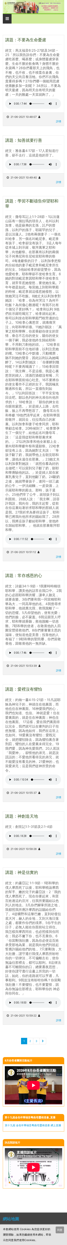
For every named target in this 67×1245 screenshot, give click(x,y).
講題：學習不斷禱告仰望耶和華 (31, 203)
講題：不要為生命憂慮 (25, 39)
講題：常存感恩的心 (23, 575)
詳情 (58, 121)
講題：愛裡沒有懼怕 (23, 689)
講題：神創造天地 (21, 816)
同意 (59, 1229)
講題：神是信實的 (21, 872)
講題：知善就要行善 (23, 140)
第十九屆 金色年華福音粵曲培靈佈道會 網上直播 (33, 1125)
